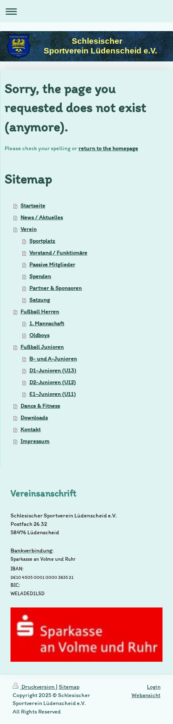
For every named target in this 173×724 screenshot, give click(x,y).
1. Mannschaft (46, 323)
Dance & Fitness (40, 405)
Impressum (35, 441)
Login (153, 686)
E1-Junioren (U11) (52, 394)
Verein (29, 229)
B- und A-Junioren (53, 358)
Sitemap (69, 686)
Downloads (34, 417)
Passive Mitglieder (52, 264)
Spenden (40, 276)
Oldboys (39, 335)
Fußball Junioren (42, 346)
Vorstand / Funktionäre (58, 252)
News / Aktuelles (42, 217)
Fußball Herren (40, 311)
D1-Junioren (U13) (52, 370)
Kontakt (31, 429)
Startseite (33, 205)
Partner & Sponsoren (55, 288)
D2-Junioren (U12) (52, 382)
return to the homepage (108, 148)
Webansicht (145, 695)
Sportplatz (42, 240)
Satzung (39, 299)
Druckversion (38, 686)
